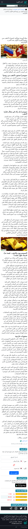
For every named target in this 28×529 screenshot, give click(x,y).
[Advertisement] (14, 25)
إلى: (25, 468)
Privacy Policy (24, 527)
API (16, 527)
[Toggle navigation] (2, 2)
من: (25, 461)
